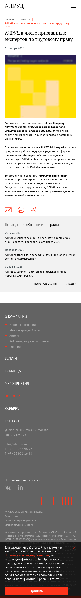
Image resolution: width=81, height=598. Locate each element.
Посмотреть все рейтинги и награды (54, 284)
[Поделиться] (33, 209)
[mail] (8, 209)
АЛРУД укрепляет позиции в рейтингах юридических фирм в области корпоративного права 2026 (37, 240)
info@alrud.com (16, 444)
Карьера (12, 408)
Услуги (11, 358)
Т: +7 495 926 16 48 (18, 453)
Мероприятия (17, 383)
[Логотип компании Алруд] (14, 6)
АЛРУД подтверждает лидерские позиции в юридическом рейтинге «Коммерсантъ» (40, 256)
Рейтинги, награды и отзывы (29, 341)
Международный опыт (25, 330)
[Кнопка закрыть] (73, 548)
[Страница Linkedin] (20, 488)
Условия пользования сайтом (19, 524)
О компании (16, 316)
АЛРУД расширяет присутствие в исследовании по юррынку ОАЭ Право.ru (35, 273)
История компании (22, 324)
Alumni (14, 335)
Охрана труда (11, 516)
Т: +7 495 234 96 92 (18, 449)
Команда (13, 371)
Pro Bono (15, 346)
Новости (12, 396)
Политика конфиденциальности (21, 520)
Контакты (13, 421)
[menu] (73, 6)
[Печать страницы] (21, 210)
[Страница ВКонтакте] (8, 488)
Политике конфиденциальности (27, 555)
